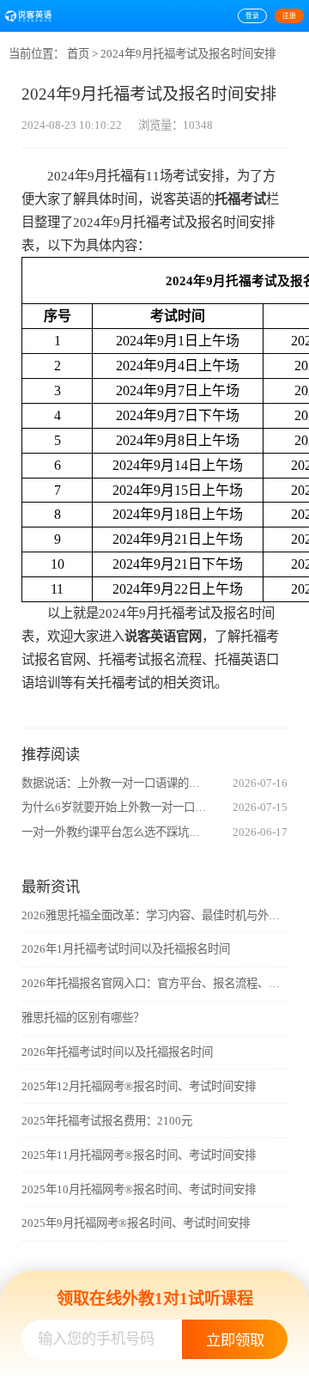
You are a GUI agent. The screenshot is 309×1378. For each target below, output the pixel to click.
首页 (78, 53)
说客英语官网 (163, 636)
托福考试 (240, 199)
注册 (289, 16)
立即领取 (235, 1340)
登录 (252, 16)
